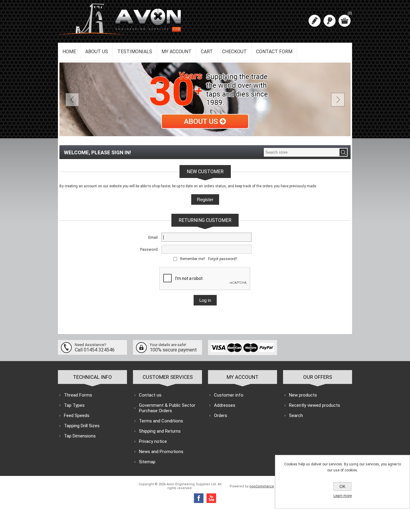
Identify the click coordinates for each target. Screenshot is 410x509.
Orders (220, 415)
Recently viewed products (314, 405)
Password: (149, 249)
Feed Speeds (76, 415)
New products (303, 395)
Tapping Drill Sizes (82, 425)
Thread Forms (78, 395)
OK (342, 486)
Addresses (224, 405)
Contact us (150, 395)
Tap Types (74, 405)
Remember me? (192, 259)
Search (296, 415)
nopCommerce (261, 486)
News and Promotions (161, 451)
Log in (330, 21)
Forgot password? (222, 259)
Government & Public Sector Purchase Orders (167, 408)
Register (315, 21)
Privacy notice (153, 441)
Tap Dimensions (80, 436)
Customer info (228, 395)
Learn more (342, 496)
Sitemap (147, 462)
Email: (153, 237)
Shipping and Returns (160, 431)
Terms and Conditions (161, 421)
